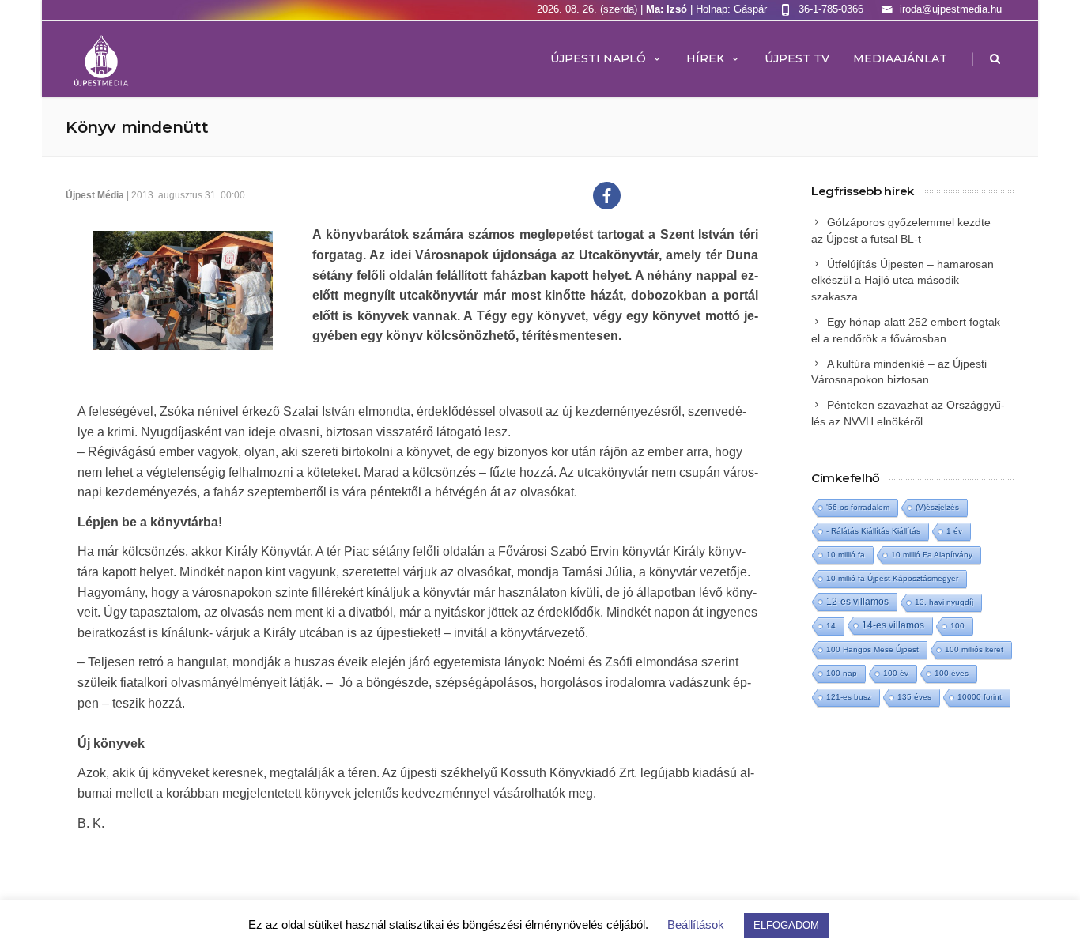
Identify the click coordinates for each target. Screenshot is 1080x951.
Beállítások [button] (695, 924)
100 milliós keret (974, 649)
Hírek (705, 58)
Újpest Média (95, 195)
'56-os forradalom (857, 507)
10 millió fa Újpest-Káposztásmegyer (892, 578)
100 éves (952, 673)
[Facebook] (607, 195)
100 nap (841, 673)
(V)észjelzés (937, 507)
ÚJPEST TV (797, 58)
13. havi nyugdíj (944, 602)
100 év (895, 673)
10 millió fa (845, 554)
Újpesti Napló (598, 58)
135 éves (914, 696)
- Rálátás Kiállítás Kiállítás (873, 530)
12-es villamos (857, 601)
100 (957, 625)
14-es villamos (893, 625)
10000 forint (979, 696)
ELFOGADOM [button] (786, 925)
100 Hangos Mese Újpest (872, 649)
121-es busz (848, 696)
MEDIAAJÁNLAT (900, 58)
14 (831, 625)
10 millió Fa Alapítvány (931, 554)
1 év (954, 530)
